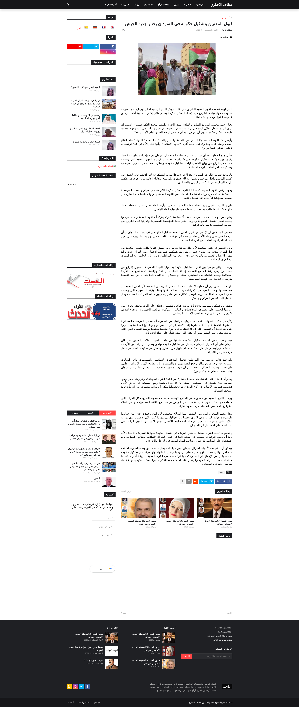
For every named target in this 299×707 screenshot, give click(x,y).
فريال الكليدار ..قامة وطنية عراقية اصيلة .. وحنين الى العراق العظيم (84, 437)
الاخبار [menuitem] (188, 4)
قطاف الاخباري (221, 5)
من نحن (96, 702)
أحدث (228, 613)
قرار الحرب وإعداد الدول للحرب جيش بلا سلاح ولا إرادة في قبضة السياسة (85, 103)
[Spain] (85, 28)
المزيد (78, 28)
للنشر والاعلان (84, 702)
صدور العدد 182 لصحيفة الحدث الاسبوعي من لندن (142, 522)
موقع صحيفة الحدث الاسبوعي (219, 636)
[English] (111, 28)
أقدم (124, 613)
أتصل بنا (70, 702)
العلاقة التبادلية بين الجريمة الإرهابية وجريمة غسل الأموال (84, 130)
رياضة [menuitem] (136, 4)
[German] (94, 28)
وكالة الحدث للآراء (224, 632)
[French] (103, 28)
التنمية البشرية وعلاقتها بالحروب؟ (85, 87)
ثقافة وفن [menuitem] (148, 4)
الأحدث (91, 413)
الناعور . (96, 478)
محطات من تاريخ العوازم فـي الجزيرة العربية (86, 648)
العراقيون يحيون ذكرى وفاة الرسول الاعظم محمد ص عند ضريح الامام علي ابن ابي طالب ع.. (84, 452)
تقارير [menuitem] (176, 4)
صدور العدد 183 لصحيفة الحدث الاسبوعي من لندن (180, 522)
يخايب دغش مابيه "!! (93, 660)
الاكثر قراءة (107, 413)
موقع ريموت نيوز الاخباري (221, 640)
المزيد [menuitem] (126, 4)
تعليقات (75, 413)
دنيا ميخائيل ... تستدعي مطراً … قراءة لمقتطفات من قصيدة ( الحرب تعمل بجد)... (84, 424)
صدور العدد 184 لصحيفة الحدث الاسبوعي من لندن (218, 522)
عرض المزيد (126, 491)
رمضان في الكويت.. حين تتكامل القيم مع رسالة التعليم (85, 117)
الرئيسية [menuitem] (200, 4)
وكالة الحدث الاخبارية (223, 628)
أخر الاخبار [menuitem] (112, 4)
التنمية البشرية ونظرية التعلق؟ (86, 142)
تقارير (225, 17)
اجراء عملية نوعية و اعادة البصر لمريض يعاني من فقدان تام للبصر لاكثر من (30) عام (85, 466)
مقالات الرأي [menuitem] (163, 4)
